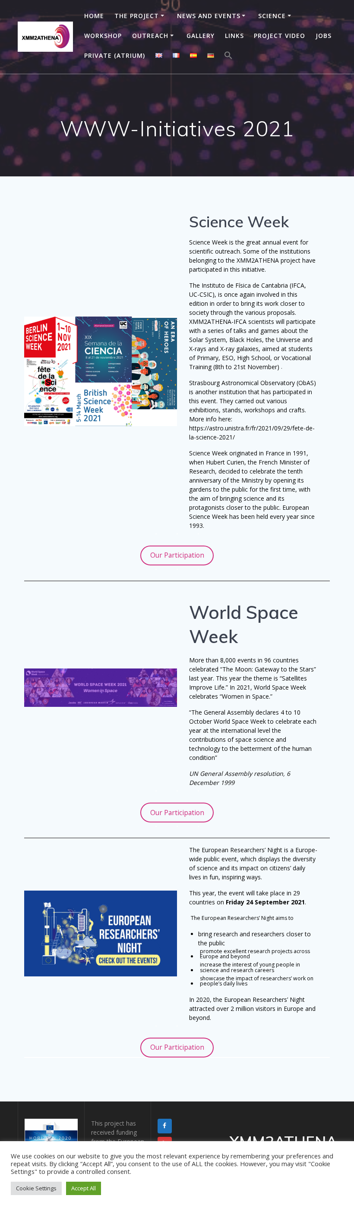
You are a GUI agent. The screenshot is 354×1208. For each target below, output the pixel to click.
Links (234, 35)
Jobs (324, 35)
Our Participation (177, 555)
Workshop (103, 35)
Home (94, 16)
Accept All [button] (83, 1188)
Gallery (200, 35)
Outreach (150, 35)
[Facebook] (165, 1126)
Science (272, 16)
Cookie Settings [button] (36, 1188)
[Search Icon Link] (228, 56)
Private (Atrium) (114, 55)
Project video (279, 35)
